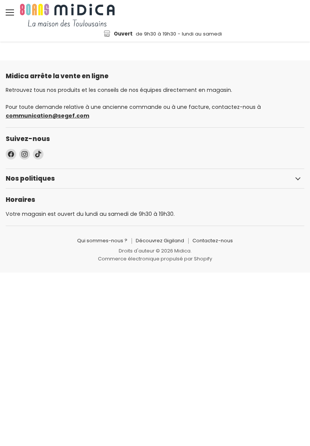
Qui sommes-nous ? (102, 240)
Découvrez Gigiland (160, 240)
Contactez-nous (212, 240)
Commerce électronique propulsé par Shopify (155, 258)
